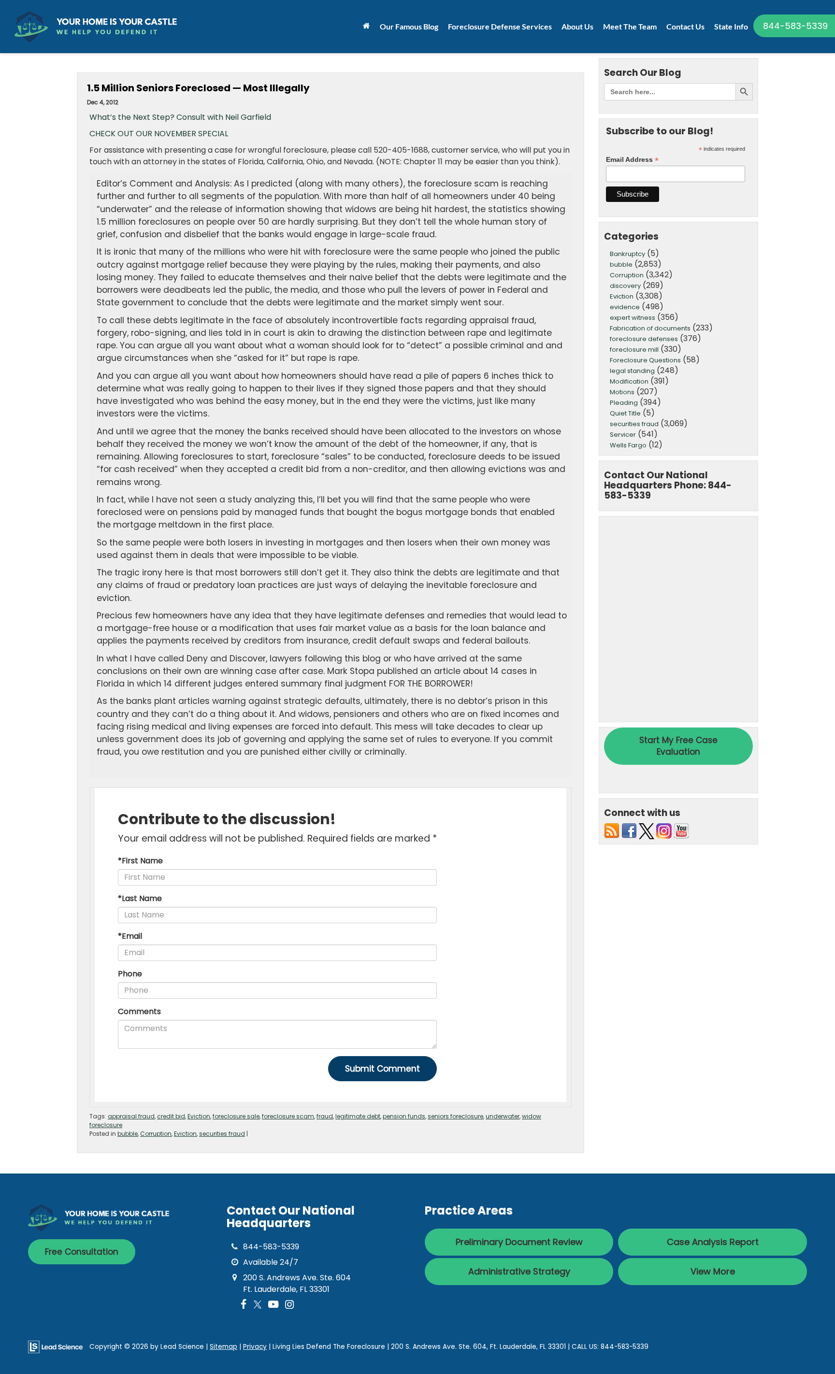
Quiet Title (625, 413)
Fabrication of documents (650, 328)
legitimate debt (357, 1116)
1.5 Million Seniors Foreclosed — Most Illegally (198, 88)
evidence (625, 307)
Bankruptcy (627, 253)
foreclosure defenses (644, 339)
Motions (622, 392)
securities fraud (222, 1134)
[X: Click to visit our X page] (257, 1304)
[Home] (366, 25)
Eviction (198, 1116)
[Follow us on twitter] (646, 830)
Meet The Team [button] (630, 26)
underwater (502, 1116)
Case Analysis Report (713, 1242)
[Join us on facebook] (629, 830)
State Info (731, 26)
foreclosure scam (288, 1116)
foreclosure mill (634, 349)
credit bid (171, 1116)
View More (713, 1271)
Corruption (156, 1134)
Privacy (255, 1346)
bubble (127, 1134)
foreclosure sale (236, 1116)
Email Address (632, 159)
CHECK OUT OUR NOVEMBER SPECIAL (158, 133)
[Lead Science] (55, 1346)
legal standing (632, 370)
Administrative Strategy (519, 1271)
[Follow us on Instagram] (664, 830)
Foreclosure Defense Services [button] (500, 26)
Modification (629, 381)
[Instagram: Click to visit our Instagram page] (289, 1304)
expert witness (632, 317)
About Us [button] (577, 26)
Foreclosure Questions (645, 360)
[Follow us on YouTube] (681, 830)
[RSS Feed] (611, 830)
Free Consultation (81, 1252)
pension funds (404, 1116)
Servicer (623, 434)
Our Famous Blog (409, 26)
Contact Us (685, 26)
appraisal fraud (131, 1116)
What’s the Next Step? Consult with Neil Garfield (180, 117)
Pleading (624, 402)
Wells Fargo (628, 445)
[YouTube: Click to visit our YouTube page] (273, 1304)
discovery (625, 285)
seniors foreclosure (455, 1116)
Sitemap (223, 1346)
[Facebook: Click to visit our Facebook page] (244, 1304)
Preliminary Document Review (519, 1242)
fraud (325, 1116)
